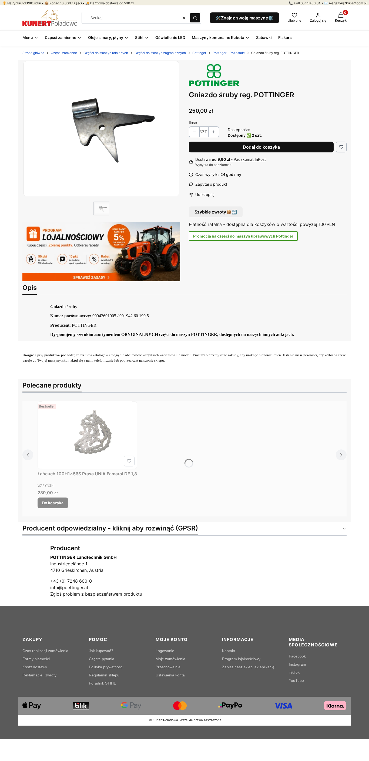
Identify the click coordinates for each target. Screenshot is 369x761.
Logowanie (165, 651)
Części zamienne (64, 53)
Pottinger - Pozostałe (229, 53)
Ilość (193, 122)
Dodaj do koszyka (261, 147)
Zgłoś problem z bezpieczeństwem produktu (96, 594)
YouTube (296, 680)
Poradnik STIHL (102, 683)
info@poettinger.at (69, 587)
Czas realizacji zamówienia (45, 651)
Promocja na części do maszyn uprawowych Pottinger (243, 236)
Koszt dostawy (34, 667)
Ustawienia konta (170, 675)
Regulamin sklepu (104, 675)
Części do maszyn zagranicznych (160, 53)
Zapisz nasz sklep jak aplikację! (249, 667)
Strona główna (33, 53)
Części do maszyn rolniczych (105, 53)
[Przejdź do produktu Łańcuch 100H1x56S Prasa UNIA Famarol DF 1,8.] (87, 435)
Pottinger (199, 53)
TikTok (294, 672)
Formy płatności (36, 659)
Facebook (297, 656)
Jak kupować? (101, 651)
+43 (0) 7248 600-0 (71, 581)
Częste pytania (101, 659)
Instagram (297, 664)
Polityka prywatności (106, 667)
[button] (195, 17)
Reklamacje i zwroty (39, 675)
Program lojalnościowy (241, 659)
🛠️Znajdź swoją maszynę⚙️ (244, 18)
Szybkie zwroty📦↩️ (215, 212)
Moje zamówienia (170, 659)
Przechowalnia (168, 667)
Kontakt (228, 651)
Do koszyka (52, 502)
